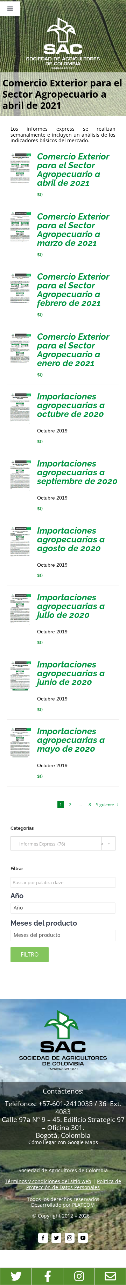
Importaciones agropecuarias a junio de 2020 (71, 673)
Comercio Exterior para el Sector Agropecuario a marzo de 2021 (73, 229)
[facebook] (43, 1238)
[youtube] (83, 1238)
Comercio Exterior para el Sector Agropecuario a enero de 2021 (73, 349)
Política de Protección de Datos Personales (73, 1184)
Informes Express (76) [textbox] (59, 844)
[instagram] (70, 1238)
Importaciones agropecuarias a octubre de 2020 (71, 405)
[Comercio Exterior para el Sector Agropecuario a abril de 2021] (20, 154)
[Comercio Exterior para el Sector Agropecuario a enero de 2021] (20, 335)
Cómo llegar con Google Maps (63, 1142)
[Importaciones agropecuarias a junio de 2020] (20, 662)
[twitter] (56, 1238)
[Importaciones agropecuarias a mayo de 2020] (20, 729)
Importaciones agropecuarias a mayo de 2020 (71, 740)
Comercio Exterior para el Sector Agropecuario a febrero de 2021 (73, 289)
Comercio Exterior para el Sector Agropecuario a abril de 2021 (73, 169)
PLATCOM (83, 1204)
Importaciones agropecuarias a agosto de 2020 (71, 539)
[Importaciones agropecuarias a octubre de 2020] (20, 394)
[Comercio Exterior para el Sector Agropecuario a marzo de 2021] (20, 214)
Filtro (29, 954)
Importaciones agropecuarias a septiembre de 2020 (77, 472)
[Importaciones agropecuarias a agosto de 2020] (20, 529)
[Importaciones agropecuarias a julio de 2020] (20, 595)
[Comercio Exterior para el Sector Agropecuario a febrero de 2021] (20, 275)
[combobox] (62, 843)
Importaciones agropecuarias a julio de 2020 (71, 606)
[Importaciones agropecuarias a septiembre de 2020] (20, 461)
